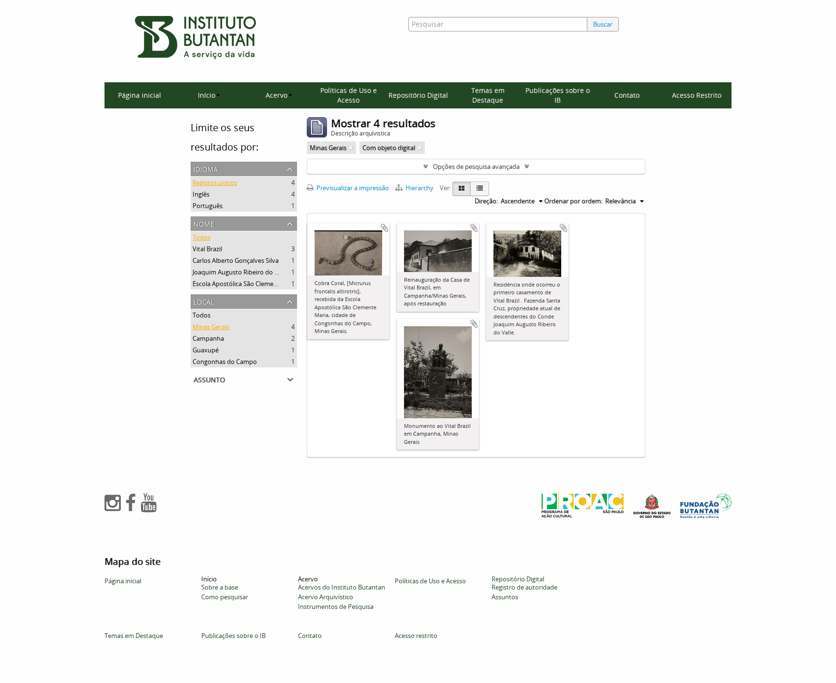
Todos (201, 237)
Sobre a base (219, 587)
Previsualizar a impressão (352, 187)
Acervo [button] (276, 95)
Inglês (201, 194)
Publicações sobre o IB (557, 95)
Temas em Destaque (488, 95)
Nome (204, 222)
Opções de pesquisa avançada (476, 166)
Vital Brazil (207, 248)
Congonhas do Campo (225, 361)
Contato (627, 95)
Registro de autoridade (524, 587)
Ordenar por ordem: (573, 201)
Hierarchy (419, 187)
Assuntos (505, 596)
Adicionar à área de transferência (384, 228)
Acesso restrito (416, 635)
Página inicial (139, 95)
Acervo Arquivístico (325, 596)
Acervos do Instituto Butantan (341, 587)
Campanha (208, 338)
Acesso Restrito (696, 95)
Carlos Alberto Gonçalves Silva (236, 260)
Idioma (206, 168)
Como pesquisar (224, 596)
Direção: (486, 201)
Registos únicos (215, 182)
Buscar (602, 24)
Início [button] (206, 95)
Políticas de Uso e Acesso (348, 95)
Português (208, 205)
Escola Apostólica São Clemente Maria (247, 283)
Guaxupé (206, 350)
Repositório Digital (418, 95)
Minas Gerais (211, 326)
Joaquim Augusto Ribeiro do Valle (240, 272)
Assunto (209, 378)
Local (204, 300)
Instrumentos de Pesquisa (335, 606)
